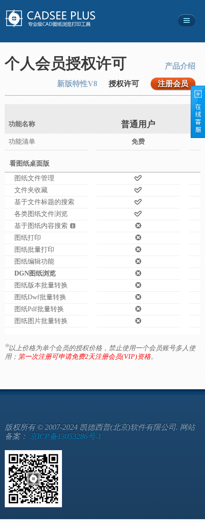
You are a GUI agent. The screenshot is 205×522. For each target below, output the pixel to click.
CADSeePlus (61, 18)
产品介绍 (180, 66)
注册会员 (173, 83)
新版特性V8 (77, 83)
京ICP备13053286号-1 (66, 436)
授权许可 (124, 83)
